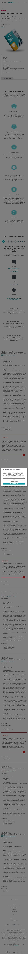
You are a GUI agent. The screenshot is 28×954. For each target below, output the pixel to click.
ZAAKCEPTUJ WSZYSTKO (13, 483)
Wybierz (14, 479)
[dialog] (14, 477)
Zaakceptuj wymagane (14, 481)
